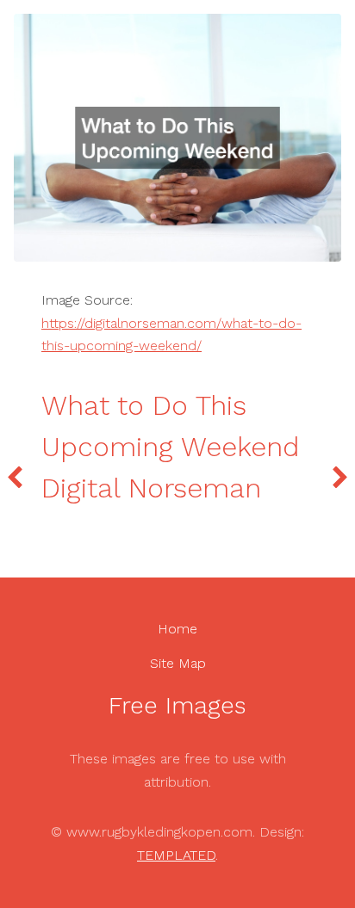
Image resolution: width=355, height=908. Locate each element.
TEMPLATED (176, 855)
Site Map (178, 663)
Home (177, 629)
